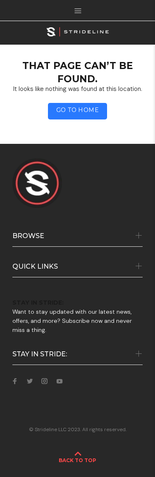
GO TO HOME (77, 110)
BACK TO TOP (77, 460)
